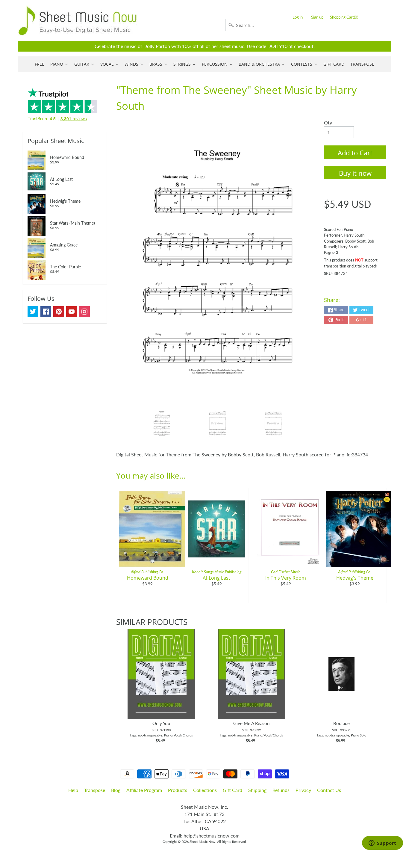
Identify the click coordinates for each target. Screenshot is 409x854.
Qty (328, 122)
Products (177, 790)
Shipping (257, 790)
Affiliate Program (144, 790)
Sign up (317, 17)
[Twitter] (33, 311)
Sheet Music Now (202, 842)
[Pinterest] (58, 311)
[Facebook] (45, 311)
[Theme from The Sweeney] (162, 423)
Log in (298, 17)
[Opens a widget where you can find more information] (382, 843)
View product (161, 680)
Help (73, 790)
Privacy (303, 790)
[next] (380, 686)
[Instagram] (84, 311)
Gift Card (232, 790)
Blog (115, 790)
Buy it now (355, 173)
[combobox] (308, 25)
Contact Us (329, 790)
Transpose (94, 790)
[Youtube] (71, 311)
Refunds (281, 790)
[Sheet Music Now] (77, 20)
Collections (205, 790)
